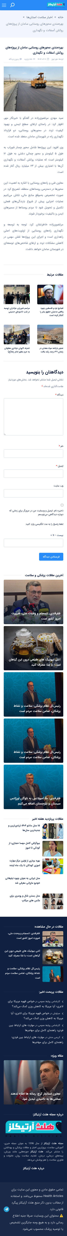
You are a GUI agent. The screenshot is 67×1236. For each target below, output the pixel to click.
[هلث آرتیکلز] (56, 5)
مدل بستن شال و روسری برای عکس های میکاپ (25, 898)
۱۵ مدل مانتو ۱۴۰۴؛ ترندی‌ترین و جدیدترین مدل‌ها (24, 828)
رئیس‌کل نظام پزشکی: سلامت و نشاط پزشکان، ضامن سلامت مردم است (22, 973)
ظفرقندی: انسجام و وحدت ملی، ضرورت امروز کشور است (24, 935)
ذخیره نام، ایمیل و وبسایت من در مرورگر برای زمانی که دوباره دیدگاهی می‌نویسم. (36, 512)
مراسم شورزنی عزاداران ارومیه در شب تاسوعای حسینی (17, 310)
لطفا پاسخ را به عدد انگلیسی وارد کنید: (44, 524)
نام (61, 446)
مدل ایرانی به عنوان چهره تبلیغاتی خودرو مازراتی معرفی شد (22, 880)
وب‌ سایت (58, 486)
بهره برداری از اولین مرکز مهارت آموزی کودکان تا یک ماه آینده (24, 863)
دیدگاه (59, 395)
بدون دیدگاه (14, 59)
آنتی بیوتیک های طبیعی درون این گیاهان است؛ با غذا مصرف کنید (22, 953)
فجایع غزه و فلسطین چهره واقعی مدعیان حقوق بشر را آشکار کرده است (51, 312)
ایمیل (59, 466)
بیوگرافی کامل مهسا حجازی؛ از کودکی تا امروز (24, 845)
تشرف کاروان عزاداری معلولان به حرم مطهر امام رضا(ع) (17, 350)
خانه (60, 17)
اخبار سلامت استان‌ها (39, 17)
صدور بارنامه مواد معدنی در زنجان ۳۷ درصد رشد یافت (51, 350)
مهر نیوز (55, 59)
